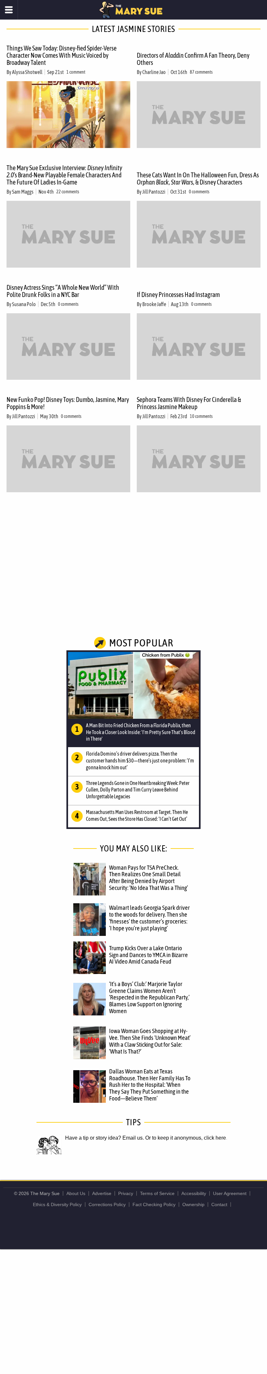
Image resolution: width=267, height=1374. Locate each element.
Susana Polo (24, 304)
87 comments (201, 72)
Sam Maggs (23, 192)
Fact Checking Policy (154, 1204)
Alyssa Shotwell (27, 72)
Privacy (125, 1193)
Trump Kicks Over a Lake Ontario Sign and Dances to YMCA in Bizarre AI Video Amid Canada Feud (148, 954)
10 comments (201, 416)
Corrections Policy (107, 1204)
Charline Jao (154, 72)
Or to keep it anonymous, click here (185, 1138)
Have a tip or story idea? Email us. (104, 1138)
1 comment (75, 72)
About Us (75, 1193)
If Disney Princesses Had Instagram (178, 294)
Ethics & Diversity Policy (57, 1204)
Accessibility (193, 1193)
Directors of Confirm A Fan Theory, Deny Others (193, 59)
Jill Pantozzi (153, 192)
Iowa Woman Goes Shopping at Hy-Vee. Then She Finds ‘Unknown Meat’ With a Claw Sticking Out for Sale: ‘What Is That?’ (149, 1041)
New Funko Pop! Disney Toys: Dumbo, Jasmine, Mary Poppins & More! (68, 403)
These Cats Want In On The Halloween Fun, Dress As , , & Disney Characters (198, 178)
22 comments (67, 191)
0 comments (199, 191)
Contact (219, 1204)
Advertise (101, 1193)
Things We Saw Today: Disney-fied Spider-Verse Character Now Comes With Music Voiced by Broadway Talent (62, 55)
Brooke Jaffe (154, 304)
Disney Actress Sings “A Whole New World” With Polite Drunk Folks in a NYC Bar (63, 291)
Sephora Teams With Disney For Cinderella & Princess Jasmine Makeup (189, 403)
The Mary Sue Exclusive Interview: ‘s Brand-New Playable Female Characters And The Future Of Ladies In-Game (64, 175)
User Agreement (229, 1193)
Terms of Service (157, 1193)
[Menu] (9, 10)
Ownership (193, 1204)
